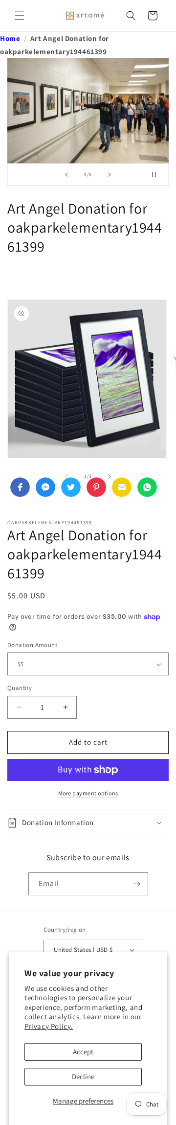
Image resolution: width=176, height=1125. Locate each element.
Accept (83, 1051)
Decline (83, 1076)
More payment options (88, 793)
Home (10, 38)
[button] (19, 15)
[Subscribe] (137, 883)
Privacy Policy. (48, 1026)
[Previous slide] (66, 174)
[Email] (122, 487)
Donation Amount (32, 645)
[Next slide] (109, 174)
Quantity (19, 688)
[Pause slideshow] (158, 174)
